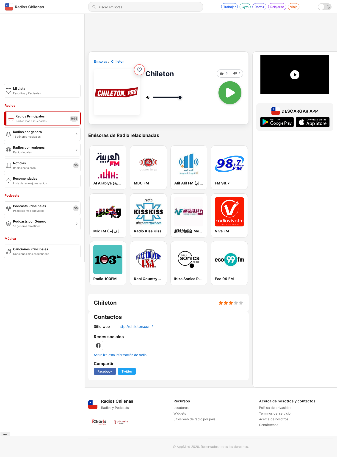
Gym (245, 7)
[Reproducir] (229, 92)
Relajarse (277, 7)
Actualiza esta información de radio (120, 355)
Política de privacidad (275, 408)
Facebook (104, 371)
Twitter (127, 371)
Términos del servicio (274, 413)
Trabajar (229, 7)
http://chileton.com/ (136, 326)
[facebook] (98, 345)
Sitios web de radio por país (194, 419)
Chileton (117, 61)
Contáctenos (268, 425)
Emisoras (100, 61)
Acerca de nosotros (273, 419)
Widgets (180, 413)
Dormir (259, 7)
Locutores (181, 408)
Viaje (293, 7)
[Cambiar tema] (324, 6)
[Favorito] (139, 69)
